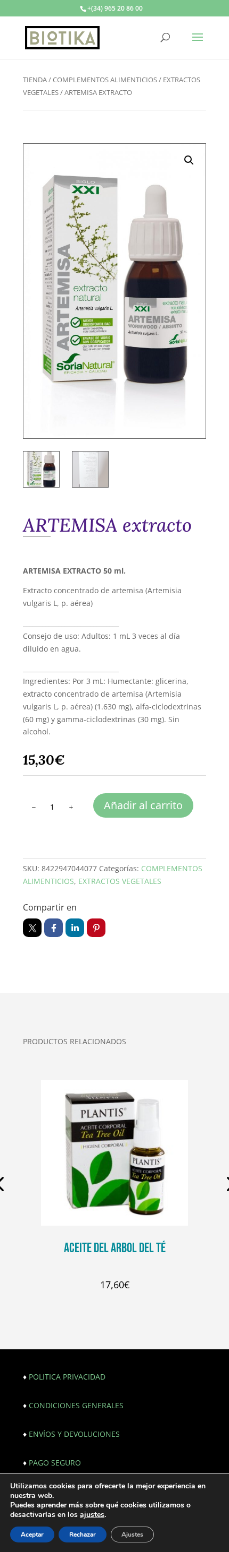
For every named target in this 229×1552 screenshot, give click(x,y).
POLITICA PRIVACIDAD (67, 1377)
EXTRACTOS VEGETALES (119, 881)
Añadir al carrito (143, 805)
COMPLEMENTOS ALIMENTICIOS (105, 79)
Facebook (53, 927)
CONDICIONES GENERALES (76, 1405)
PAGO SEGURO (55, 1463)
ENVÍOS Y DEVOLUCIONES (74, 1434)
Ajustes (132, 1534)
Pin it (96, 927)
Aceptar (32, 1534)
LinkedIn (75, 927)
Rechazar (82, 1534)
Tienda (35, 79)
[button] (189, 160)
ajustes (92, 1515)
